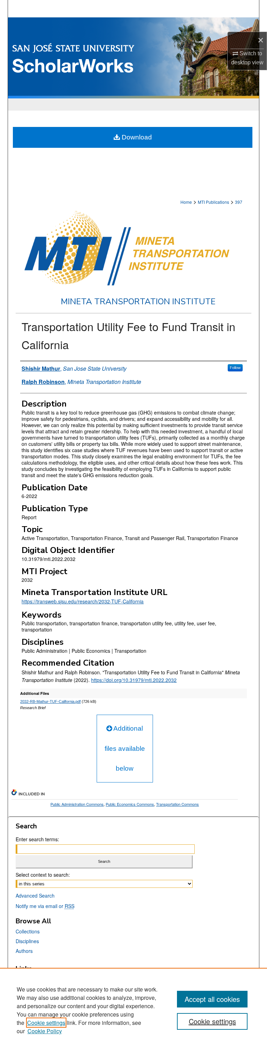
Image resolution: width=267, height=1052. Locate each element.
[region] (133, 1010)
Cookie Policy (44, 1031)
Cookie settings (46, 1023)
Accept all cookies (212, 999)
